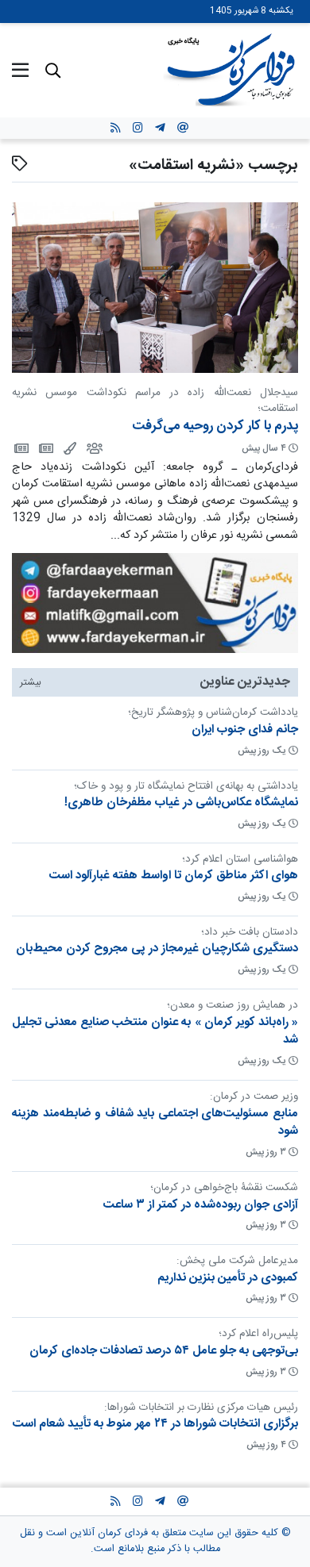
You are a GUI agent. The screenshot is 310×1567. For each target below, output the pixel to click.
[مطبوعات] (20, 447)
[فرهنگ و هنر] (68, 447)
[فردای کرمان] (45, 447)
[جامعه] (93, 447)
